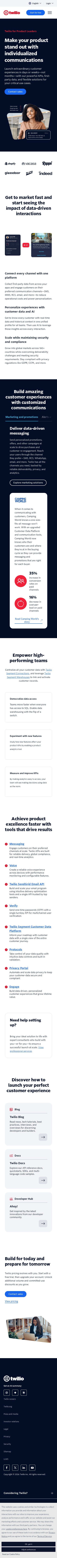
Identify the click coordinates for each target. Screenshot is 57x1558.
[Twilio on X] (15, 1468)
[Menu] (49, 12)
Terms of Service (44, 1536)
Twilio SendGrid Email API (26, 884)
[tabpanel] (28, 529)
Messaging (16, 843)
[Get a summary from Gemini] (15, 1393)
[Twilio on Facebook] (7, 1468)
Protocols (15, 949)
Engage (14, 986)
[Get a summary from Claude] (24, 1393)
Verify (13, 905)
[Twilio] (12, 13)
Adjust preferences (28, 1549)
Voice (13, 865)
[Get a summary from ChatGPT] (7, 1393)
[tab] (21, 418)
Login (48, 3)
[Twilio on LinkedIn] (24, 1468)
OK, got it (28, 1544)
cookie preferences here (16, 1529)
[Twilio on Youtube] (32, 1468)
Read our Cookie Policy (11, 1554)
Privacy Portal (18, 968)
